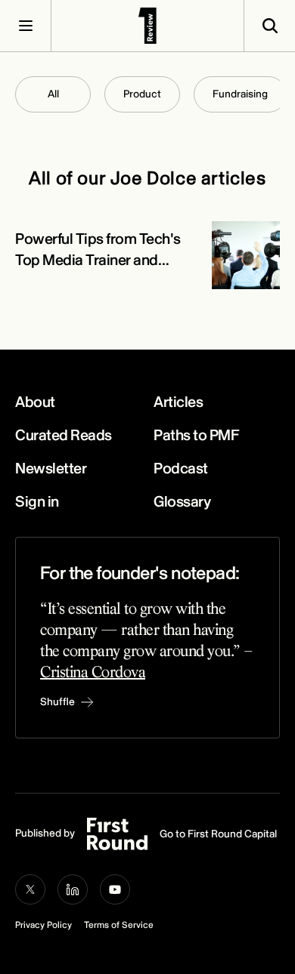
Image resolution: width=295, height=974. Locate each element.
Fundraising (240, 94)
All (53, 94)
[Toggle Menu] (26, 26)
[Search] (269, 25)
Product (142, 94)
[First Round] (147, 26)
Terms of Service (119, 925)
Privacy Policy (43, 925)
